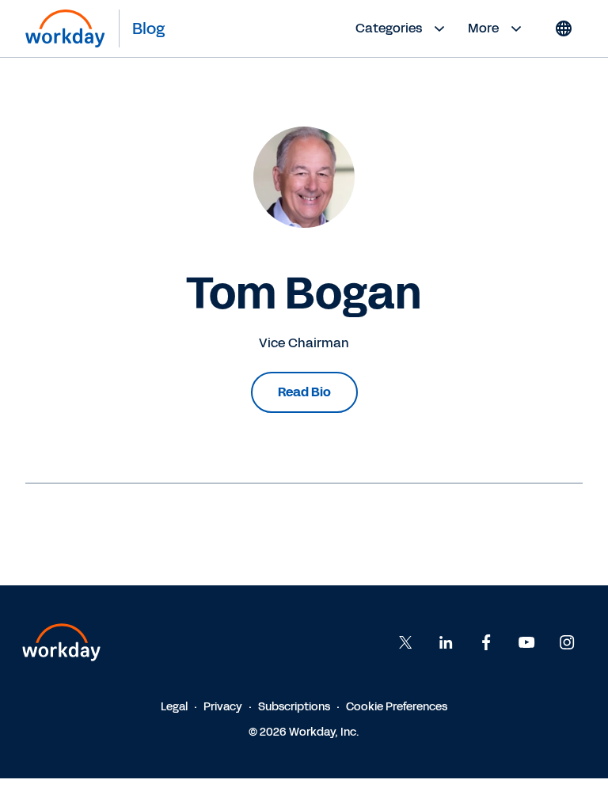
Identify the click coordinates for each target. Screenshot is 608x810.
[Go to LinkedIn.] (446, 642)
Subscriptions (294, 706)
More (483, 28)
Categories (388, 28)
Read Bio (304, 392)
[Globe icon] (564, 28)
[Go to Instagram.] (567, 642)
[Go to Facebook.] (486, 642)
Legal (174, 706)
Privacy (222, 706)
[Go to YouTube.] (526, 642)
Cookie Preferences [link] (396, 706)
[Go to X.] (405, 642)
